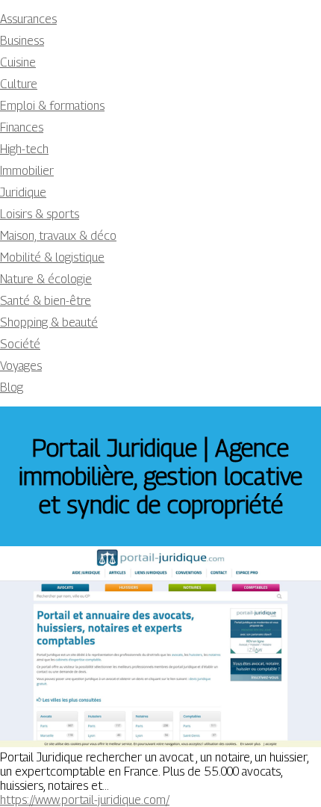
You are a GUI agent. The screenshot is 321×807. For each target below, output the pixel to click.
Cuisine (18, 62)
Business (22, 41)
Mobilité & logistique (52, 257)
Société (20, 344)
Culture (18, 84)
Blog (11, 387)
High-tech (24, 149)
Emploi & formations (52, 106)
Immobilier (27, 171)
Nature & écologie (46, 279)
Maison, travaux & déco (58, 236)
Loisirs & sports (39, 214)
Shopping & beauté (49, 322)
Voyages (21, 366)
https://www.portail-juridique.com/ (84, 800)
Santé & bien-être (45, 301)
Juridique (23, 192)
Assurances (28, 19)
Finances (21, 127)
